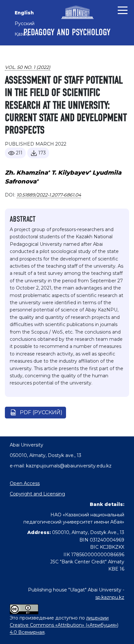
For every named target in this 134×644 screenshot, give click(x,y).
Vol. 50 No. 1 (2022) (27, 67)
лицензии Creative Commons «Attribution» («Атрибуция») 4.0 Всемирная (64, 625)
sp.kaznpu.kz (109, 597)
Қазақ (21, 34)
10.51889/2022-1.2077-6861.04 (49, 195)
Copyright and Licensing (37, 494)
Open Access (25, 483)
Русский (24, 23)
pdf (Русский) (41, 412)
